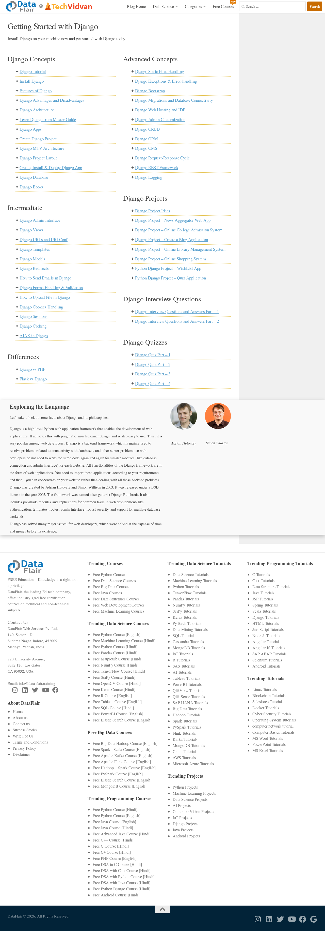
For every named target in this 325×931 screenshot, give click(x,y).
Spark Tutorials (185, 720)
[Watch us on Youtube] (45, 690)
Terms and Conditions (30, 742)
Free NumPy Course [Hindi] (115, 665)
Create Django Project (38, 139)
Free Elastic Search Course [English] (122, 719)
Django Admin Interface (40, 220)
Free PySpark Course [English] (118, 773)
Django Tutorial (33, 71)
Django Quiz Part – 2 (152, 364)
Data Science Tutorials (190, 574)
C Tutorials (261, 574)
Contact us (21, 723)
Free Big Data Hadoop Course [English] (125, 743)
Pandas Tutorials (186, 598)
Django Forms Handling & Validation (51, 287)
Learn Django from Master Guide (48, 119)
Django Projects (185, 823)
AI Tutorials (182, 672)
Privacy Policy (24, 748)
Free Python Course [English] (116, 634)
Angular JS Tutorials (268, 647)
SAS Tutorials (184, 666)
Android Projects (186, 835)
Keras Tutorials (185, 617)
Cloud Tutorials (185, 751)
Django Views (31, 230)
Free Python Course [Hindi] (115, 646)
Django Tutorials (265, 617)
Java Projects (183, 829)
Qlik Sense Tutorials (189, 696)
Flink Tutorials (184, 733)
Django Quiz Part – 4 (152, 383)
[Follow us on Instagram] (15, 690)
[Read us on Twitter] (35, 690)
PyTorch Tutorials (187, 623)
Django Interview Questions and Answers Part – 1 (177, 311)
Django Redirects (34, 268)
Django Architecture (37, 110)
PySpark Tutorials (187, 727)
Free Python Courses (109, 574)
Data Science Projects (190, 799)
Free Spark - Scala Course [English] (121, 749)
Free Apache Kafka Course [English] (122, 755)
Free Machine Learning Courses (118, 611)
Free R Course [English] (112, 695)
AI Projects (182, 805)
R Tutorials (181, 659)
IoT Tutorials (183, 653)
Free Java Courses (107, 592)
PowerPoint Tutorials (269, 744)
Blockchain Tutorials (268, 695)
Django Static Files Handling (159, 71)
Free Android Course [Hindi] (116, 894)
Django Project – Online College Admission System (178, 230)
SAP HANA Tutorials (190, 702)
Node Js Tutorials (266, 635)
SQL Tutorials (184, 635)
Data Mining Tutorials (190, 629)
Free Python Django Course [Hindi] (121, 888)
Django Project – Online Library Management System (180, 249)
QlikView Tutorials (188, 690)
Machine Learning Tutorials (195, 580)
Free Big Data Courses (111, 586)
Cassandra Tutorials (188, 641)
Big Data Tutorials (187, 708)
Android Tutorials (266, 666)
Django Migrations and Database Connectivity (174, 100)
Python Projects (185, 787)
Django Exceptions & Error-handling (166, 81)
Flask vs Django (33, 379)
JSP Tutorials (262, 598)
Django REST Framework (156, 167)
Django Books (31, 187)
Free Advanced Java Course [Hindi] (122, 833)
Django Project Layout (38, 158)
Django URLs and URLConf (44, 239)
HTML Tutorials (265, 623)
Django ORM (146, 139)
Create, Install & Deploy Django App (51, 167)
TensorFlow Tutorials (189, 592)
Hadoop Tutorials (186, 714)
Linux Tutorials (264, 689)
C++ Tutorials (263, 580)
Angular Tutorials (266, 641)
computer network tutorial (273, 726)
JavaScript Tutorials (268, 629)
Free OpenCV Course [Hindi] (117, 683)
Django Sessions (33, 316)
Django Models (32, 259)
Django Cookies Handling (41, 307)
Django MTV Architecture (42, 148)
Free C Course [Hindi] (111, 846)
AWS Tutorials (184, 757)
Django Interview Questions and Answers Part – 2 (177, 321)
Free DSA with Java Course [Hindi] (121, 882)
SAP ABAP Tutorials (269, 653)
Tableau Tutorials (186, 678)
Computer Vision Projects (193, 811)
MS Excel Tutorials (267, 750)
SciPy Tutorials (185, 611)
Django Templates (35, 249)
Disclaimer (21, 754)
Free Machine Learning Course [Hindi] (124, 640)
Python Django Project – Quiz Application (170, 278)
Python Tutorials (186, 586)
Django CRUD (147, 129)
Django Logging (148, 177)
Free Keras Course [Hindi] (114, 689)
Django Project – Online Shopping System (170, 259)
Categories (193, 6)
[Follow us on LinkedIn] (25, 690)
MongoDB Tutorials (189, 647)
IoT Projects (182, 817)
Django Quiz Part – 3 (152, 374)
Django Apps (31, 129)
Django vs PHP (32, 369)
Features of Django (36, 91)
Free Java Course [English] (114, 821)
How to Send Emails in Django (45, 278)
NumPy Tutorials (186, 605)
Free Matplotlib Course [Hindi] (117, 658)
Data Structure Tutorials (271, 586)
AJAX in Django (34, 335)
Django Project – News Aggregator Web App (172, 220)
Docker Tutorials (265, 707)
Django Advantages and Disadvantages (52, 100)
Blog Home (136, 6)
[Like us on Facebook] (55, 690)
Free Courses (223, 6)
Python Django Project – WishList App (168, 268)
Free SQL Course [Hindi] (113, 707)
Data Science (163, 6)
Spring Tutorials (265, 605)
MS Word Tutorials (267, 738)
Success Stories (25, 729)
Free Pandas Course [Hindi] (115, 652)
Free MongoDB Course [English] (120, 786)
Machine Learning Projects (194, 793)
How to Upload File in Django (45, 297)
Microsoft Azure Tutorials (193, 763)
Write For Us (23, 735)
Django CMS (146, 148)
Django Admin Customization (160, 119)
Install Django (32, 81)
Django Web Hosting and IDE (160, 110)
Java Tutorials (263, 592)
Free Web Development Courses (118, 605)
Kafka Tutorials (185, 739)
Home (18, 711)
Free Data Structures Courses (116, 598)
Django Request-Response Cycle (162, 158)
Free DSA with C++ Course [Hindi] (122, 870)
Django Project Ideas (152, 211)
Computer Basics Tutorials (273, 732)
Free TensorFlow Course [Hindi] (119, 671)
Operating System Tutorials (274, 719)
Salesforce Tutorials (267, 701)
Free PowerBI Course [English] (118, 713)
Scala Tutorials (264, 611)
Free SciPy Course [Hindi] (114, 677)
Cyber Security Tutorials (271, 713)
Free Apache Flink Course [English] (122, 761)
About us (20, 717)
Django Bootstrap (150, 91)
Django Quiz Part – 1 (152, 355)
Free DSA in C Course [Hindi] (117, 864)
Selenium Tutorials (267, 659)
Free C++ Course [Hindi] (113, 840)
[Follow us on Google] (313, 919)
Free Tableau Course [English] (117, 701)
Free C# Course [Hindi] (112, 852)
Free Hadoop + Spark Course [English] (124, 767)
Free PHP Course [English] (115, 858)
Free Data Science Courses (114, 580)
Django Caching (33, 326)
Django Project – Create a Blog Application (171, 239)
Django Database (34, 177)
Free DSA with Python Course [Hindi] (124, 876)
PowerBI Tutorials (187, 684)
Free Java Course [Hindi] (113, 827)
